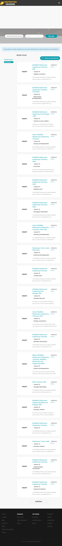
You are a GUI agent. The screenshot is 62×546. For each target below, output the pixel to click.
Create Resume (36, 520)
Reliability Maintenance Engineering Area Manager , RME (40, 114)
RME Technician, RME (39, 382)
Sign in (19, 523)
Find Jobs (51, 36)
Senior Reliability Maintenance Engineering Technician (40, 136)
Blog (3, 520)
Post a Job (20, 517)
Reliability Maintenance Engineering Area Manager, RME (39, 291)
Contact (4, 517)
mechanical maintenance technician (9, 62)
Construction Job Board (34, 541)
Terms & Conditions (8, 529)
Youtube (49, 526)
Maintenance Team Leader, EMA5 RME (41, 249)
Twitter (49, 517)
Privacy (4, 532)
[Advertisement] (31, 17)
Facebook (50, 514)
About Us (4, 523)
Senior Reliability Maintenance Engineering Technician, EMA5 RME (40, 227)
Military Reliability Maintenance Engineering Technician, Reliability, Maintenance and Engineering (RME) (40, 359)
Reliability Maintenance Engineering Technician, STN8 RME (40, 90)
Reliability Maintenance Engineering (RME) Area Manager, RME (40, 402)
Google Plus (50, 520)
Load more (38, 501)
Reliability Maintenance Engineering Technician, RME (40, 67)
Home (3, 514)
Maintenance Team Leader (40, 441)
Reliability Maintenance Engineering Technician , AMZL (40, 159)
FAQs (3, 526)
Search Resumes (22, 520)
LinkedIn (49, 523)
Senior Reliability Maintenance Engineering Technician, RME (40, 314)
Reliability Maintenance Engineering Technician (39, 269)
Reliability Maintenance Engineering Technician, (40, 461)
